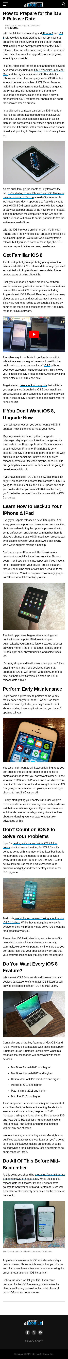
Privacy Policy (34, 1341)
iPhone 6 (47, 33)
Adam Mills (13, 28)
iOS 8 (47, 365)
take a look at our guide (33, 385)
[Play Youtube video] (34, 334)
